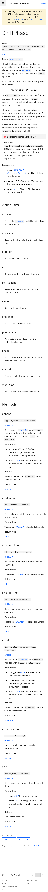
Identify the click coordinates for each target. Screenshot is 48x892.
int (5, 536)
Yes (5, 839)
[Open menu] (3, 3)
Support (5, 890)
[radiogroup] (38, 875)
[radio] (32, 875)
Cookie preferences (9, 887)
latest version (17, 19)
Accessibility (32, 880)
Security (30, 883)
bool (6, 758)
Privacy (4, 883)
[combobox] (18, 875)
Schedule (8, 489)
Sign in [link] (43, 3)
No (20, 839)
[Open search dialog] (35, 3)
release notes (36, 19)
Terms (4, 880)
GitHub (5, 54)
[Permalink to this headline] (31, 32)
